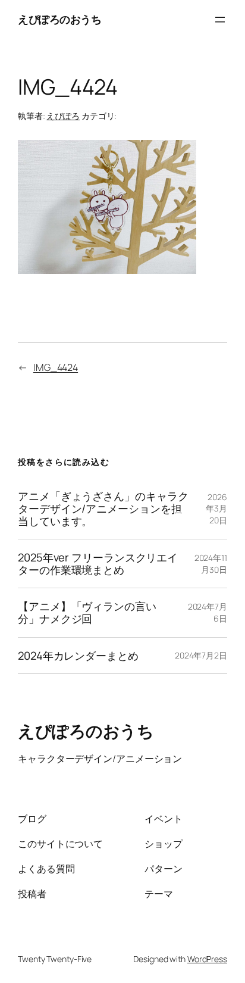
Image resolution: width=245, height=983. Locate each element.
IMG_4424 (55, 367)
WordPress (207, 959)
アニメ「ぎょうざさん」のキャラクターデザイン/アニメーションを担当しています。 (103, 508)
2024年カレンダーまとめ (78, 656)
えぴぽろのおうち (59, 19)
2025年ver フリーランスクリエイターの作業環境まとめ (98, 563)
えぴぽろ (63, 115)
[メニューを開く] (220, 20)
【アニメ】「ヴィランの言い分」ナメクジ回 (87, 612)
